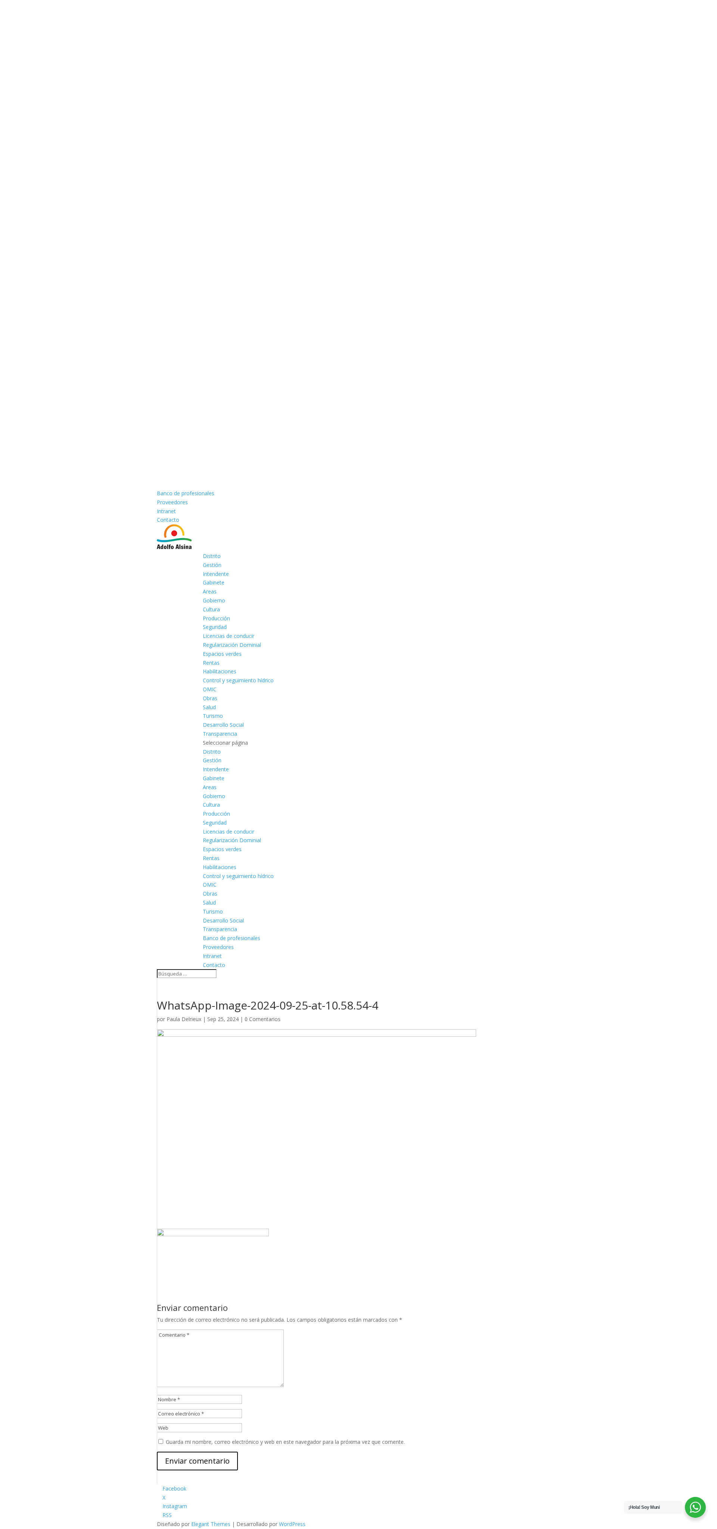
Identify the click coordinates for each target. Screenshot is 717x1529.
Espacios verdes (222, 653)
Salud (209, 707)
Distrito (212, 555)
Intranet (166, 511)
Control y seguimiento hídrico (238, 680)
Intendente (216, 573)
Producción (216, 618)
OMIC (210, 689)
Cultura (211, 609)
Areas (210, 591)
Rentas (211, 662)
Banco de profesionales (185, 493)
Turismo (213, 715)
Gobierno (214, 600)
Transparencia (220, 733)
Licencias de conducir (228, 635)
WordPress (292, 1524)
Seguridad (215, 626)
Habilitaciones (219, 671)
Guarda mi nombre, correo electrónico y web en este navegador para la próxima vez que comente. (285, 1441)
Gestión (212, 564)
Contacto (168, 519)
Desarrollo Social (223, 724)
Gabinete (213, 582)
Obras (210, 698)
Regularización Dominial (232, 644)
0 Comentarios (262, 1019)
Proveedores (172, 502)
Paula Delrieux (184, 1019)
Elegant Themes (210, 1524)
